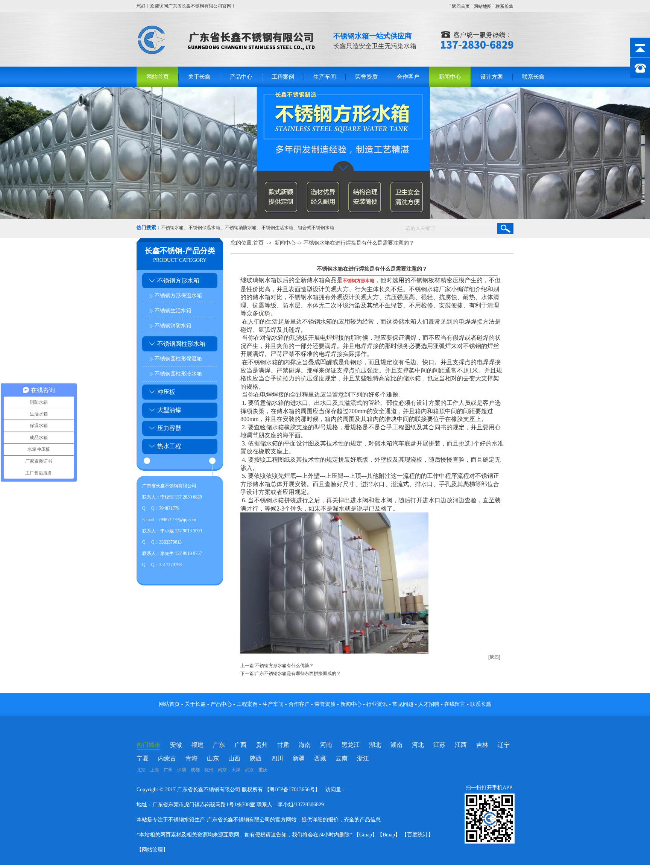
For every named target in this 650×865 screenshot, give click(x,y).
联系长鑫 (504, 6)
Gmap (365, 835)
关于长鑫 (199, 77)
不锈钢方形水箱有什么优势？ (284, 665)
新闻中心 (450, 77)
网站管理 (152, 850)
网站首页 (157, 77)
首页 (258, 243)
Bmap (389, 835)
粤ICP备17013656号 (292, 789)
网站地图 (483, 6)
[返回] (494, 657)
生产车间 (324, 77)
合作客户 (408, 77)
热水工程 (169, 446)
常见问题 (403, 704)
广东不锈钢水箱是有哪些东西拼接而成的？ (298, 673)
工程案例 (283, 77)
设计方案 (491, 77)
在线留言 (455, 704)
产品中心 (241, 77)
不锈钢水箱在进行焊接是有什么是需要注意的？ (359, 243)
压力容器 (169, 428)
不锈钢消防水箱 (241, 227)
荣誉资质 (366, 77)
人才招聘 (428, 704)
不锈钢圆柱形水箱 (181, 344)
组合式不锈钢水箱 (316, 227)
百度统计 (417, 835)
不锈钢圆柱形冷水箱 (178, 374)
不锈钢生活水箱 (277, 227)
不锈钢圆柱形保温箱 (178, 359)
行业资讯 (376, 704)
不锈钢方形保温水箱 (178, 295)
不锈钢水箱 (172, 227)
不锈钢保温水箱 (204, 227)
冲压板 (166, 392)
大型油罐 (169, 410)
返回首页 (461, 6)
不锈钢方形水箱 (178, 280)
